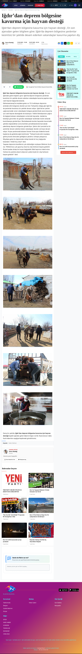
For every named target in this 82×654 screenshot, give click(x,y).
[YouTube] (65, 5)
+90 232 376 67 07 (43, 649)
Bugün (61, 56)
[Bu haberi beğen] (4, 87)
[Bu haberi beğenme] (9, 87)
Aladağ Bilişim (41, 648)
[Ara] (75, 5)
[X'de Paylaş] (65, 43)
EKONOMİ (30, 5)
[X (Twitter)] (63, 5)
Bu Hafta (68, 56)
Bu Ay (75, 56)
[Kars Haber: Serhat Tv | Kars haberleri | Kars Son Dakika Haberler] (4, 5)
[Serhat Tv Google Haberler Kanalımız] (59, 43)
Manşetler (58, 605)
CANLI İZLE (40, 5)
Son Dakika (58, 603)
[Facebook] (61, 5)
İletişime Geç (23, 459)
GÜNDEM (22, 5)
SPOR (15, 5)
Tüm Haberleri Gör (10, 459)
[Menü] (79, 5)
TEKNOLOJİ (6, 628)
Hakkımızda (6, 603)
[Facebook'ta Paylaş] (62, 43)
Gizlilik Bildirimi (7, 608)
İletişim (5, 605)
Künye (5, 611)
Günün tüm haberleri (67, 152)
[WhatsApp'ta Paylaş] (68, 43)
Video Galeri (32, 603)
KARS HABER (7, 622)
